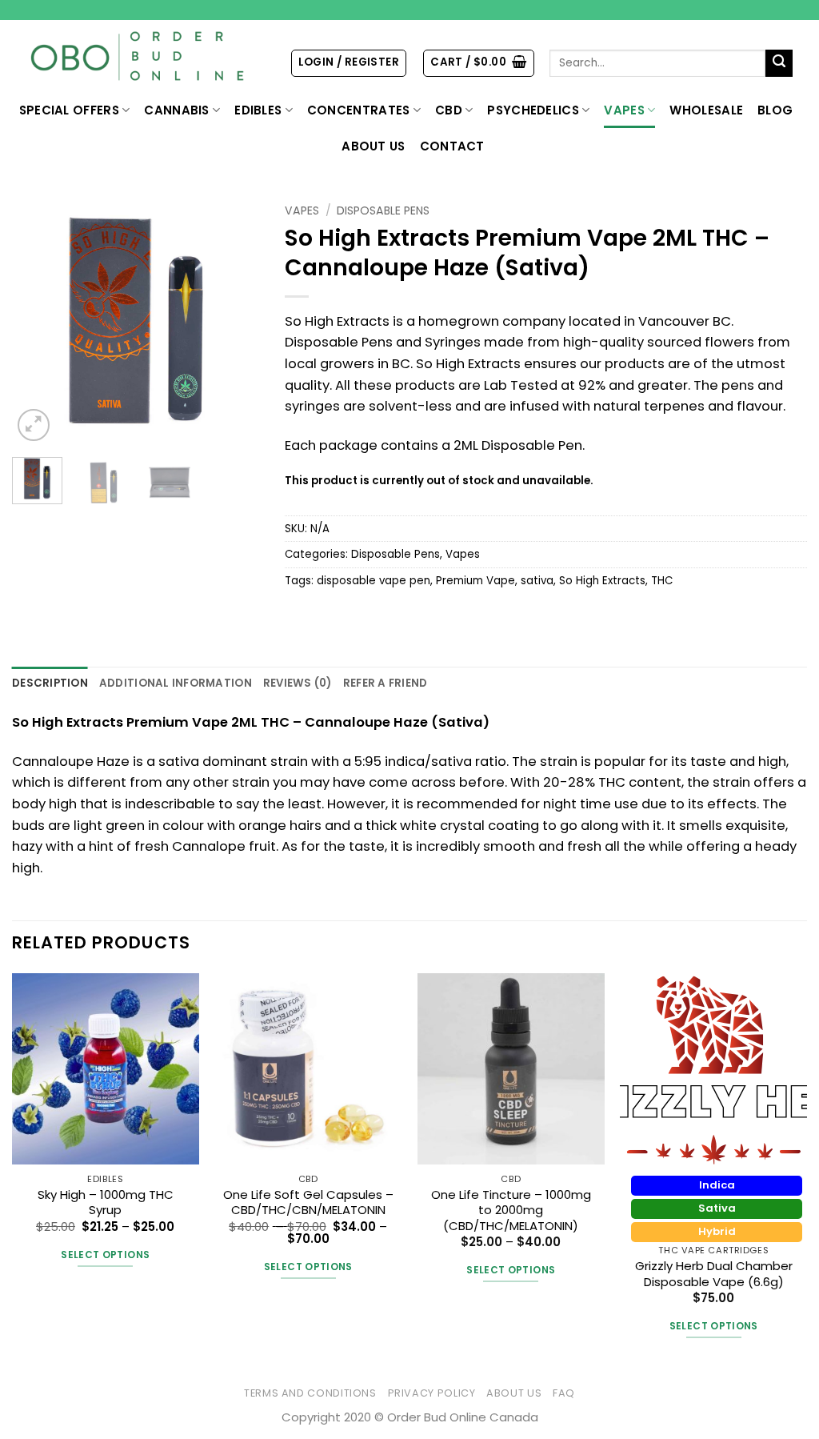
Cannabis (176, 110)
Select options (105, 1254)
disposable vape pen (373, 580)
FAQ (564, 1393)
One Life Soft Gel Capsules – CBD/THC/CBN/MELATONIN (308, 1202)
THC (662, 580)
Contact (452, 146)
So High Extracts (602, 580)
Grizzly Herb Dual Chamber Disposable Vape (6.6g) (714, 1273)
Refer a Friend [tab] (385, 683)
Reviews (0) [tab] (297, 683)
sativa (537, 580)
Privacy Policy (432, 1393)
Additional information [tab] (175, 683)
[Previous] (36, 321)
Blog (775, 110)
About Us (373, 146)
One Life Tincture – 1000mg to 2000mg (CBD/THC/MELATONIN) (511, 1210)
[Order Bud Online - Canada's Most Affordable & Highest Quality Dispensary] (139, 56)
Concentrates (358, 110)
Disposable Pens (383, 210)
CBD (448, 110)
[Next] (236, 321)
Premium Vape (475, 580)
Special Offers (69, 110)
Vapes (624, 110)
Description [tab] (50, 683)
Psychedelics (533, 110)
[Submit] (779, 64)
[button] (348, 63)
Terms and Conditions (310, 1393)
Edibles (258, 110)
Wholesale (706, 110)
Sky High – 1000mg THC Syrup (106, 1202)
